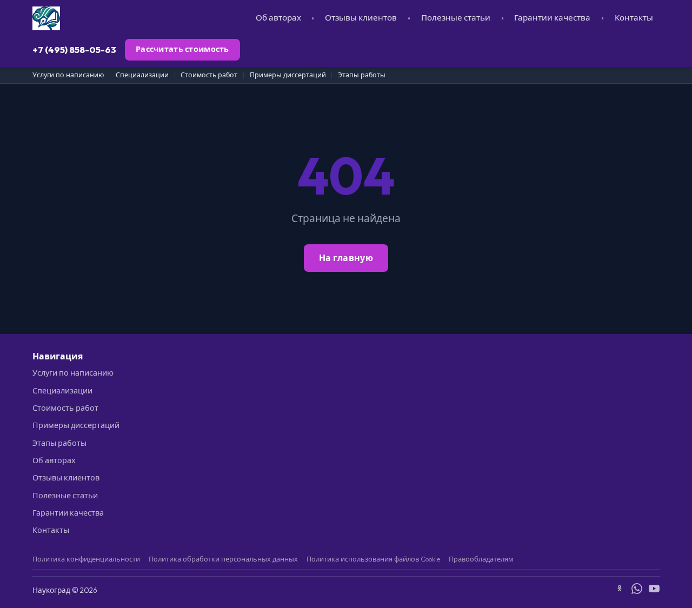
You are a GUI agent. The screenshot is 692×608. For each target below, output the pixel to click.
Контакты (634, 17)
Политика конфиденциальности (86, 558)
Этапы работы (361, 75)
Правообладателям (481, 558)
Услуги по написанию (68, 75)
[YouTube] (654, 590)
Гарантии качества (552, 17)
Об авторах (278, 17)
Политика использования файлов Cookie (373, 558)
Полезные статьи (455, 17)
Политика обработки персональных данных (223, 558)
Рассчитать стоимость (182, 49)
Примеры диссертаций (288, 75)
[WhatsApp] (636, 590)
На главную (346, 257)
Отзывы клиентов (361, 17)
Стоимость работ (209, 75)
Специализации (142, 75)
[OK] (619, 590)
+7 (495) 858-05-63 (74, 49)
